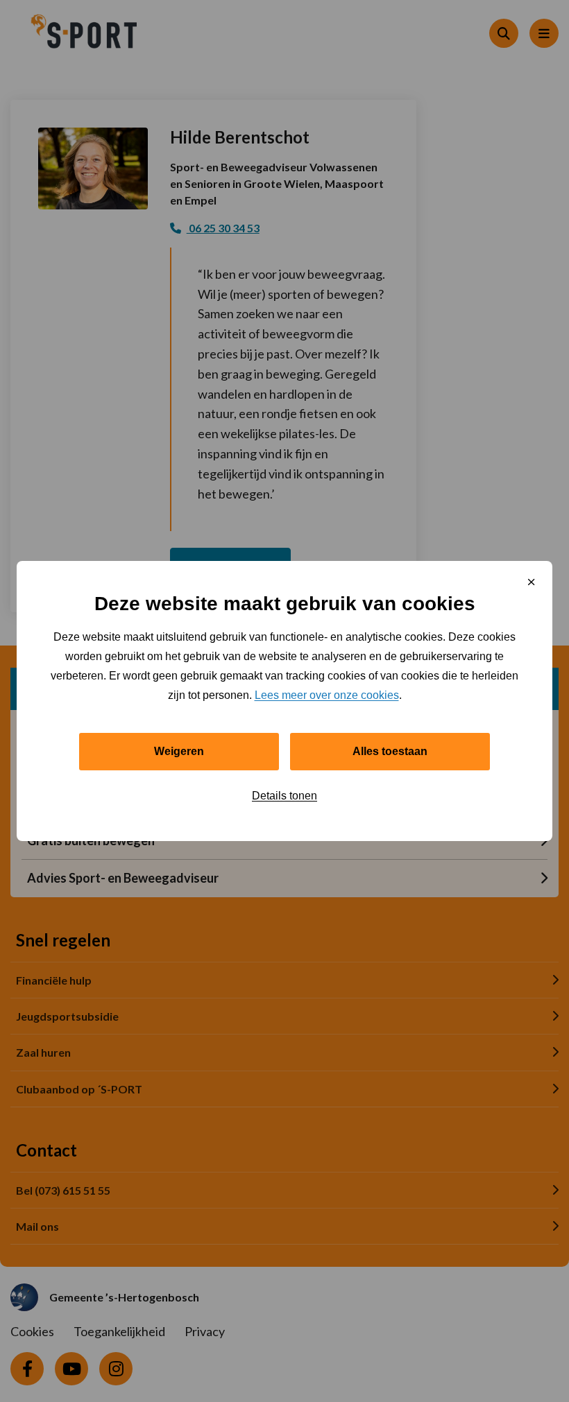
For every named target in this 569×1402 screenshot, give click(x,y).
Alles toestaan (390, 751)
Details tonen (284, 796)
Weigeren (179, 751)
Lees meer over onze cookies (327, 695)
